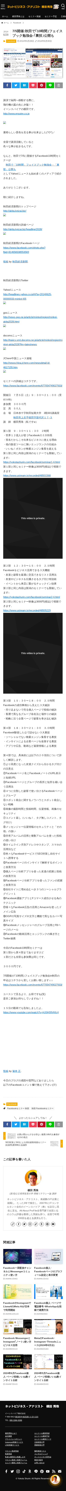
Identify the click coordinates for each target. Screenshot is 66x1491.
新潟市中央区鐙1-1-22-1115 (26, 1417)
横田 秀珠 (33, 1190)
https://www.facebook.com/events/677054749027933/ (32, 385)
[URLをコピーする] (59, 85)
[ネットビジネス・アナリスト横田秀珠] (33, 6)
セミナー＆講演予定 (42, 1436)
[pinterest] (47, 1224)
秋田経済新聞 (20, 261)
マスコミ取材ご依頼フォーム (16, 1460)
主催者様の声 (39, 1442)
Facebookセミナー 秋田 (18, 1108)
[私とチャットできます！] (55, 1479)
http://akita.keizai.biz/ (14, 211)
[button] (7, 85)
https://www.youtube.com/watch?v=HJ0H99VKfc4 (31, 1012)
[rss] (54, 1471)
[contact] (60, 1471)
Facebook (11, 41)
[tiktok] (36, 1224)
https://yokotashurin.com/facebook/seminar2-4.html (31, 597)
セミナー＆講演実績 (42, 1433)
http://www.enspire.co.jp (16, 113)
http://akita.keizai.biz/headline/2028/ (22, 229)
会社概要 (8, 1436)
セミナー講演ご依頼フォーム (16, 1463)
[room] (41, 1224)
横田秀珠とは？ (11, 1433)
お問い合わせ (39, 1463)
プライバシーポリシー (13, 1439)
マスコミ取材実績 (12, 1451)
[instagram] (30, 1224)
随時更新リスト (40, 1451)
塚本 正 (16, 1071)
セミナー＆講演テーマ (42, 1439)
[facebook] (18, 1224)
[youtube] (53, 1224)
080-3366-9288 (15, 1420)
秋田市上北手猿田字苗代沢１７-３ (32, 417)
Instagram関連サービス (14, 1442)
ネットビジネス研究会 (42, 1457)
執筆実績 (8, 1454)
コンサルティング (41, 1454)
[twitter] (24, 1224)
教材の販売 (38, 1460)
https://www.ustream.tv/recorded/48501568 (27, 475)
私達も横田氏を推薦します (15, 1457)
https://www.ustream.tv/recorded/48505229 (27, 610)
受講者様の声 (39, 1445)
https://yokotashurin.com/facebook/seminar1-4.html (31, 462)
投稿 (5, 261)
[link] (13, 1224)
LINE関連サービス (12, 1445)
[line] (36, 1471)
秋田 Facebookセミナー (42, 1108)
